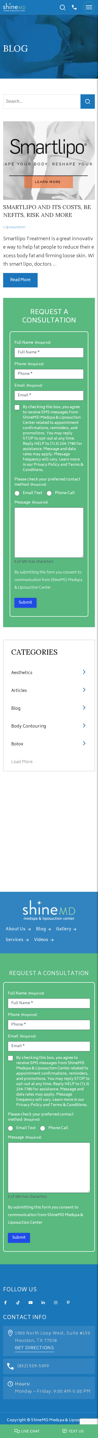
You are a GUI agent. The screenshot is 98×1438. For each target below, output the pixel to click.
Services (15, 940)
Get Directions (34, 1348)
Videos (41, 940)
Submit (25, 602)
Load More (22, 762)
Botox (17, 744)
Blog (15, 708)
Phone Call (65, 493)
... (54, 264)
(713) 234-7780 (63, 444)
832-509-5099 (75, 7)
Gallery (63, 929)
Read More (20, 280)
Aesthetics (21, 673)
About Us (16, 929)
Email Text (32, 493)
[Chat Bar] (49, 1430)
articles (19, 691)
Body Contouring (28, 726)
